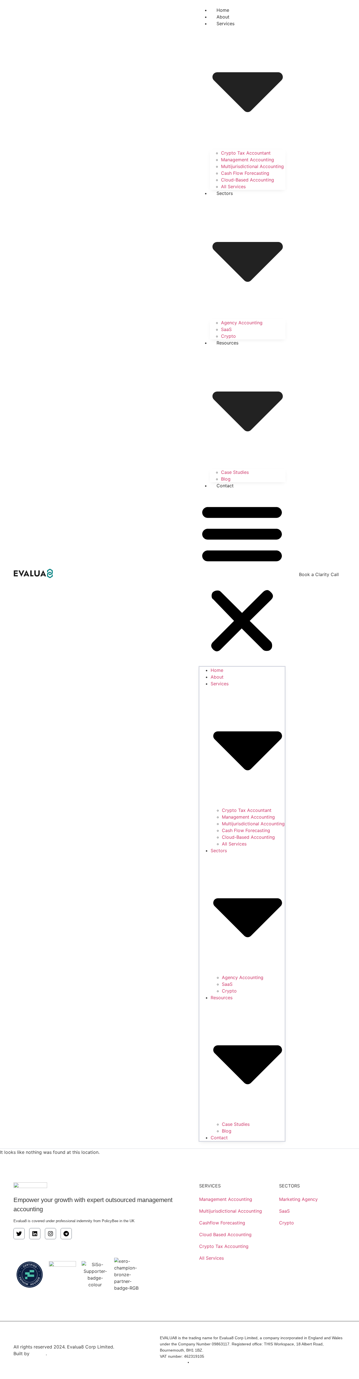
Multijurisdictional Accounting (252, 166)
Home (217, 670)
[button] (242, 577)
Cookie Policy (204, 1362)
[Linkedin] (34, 1233)
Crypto (229, 991)
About (217, 677)
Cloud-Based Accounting (247, 180)
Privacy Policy (172, 1362)
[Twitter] (19, 1233)
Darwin (38, 1353)
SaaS (226, 329)
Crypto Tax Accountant (246, 153)
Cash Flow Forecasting (245, 173)
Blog (226, 1131)
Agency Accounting (242, 322)
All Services (233, 186)
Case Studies (235, 472)
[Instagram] (50, 1233)
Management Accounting (247, 159)
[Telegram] (66, 1233)
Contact (225, 485)
